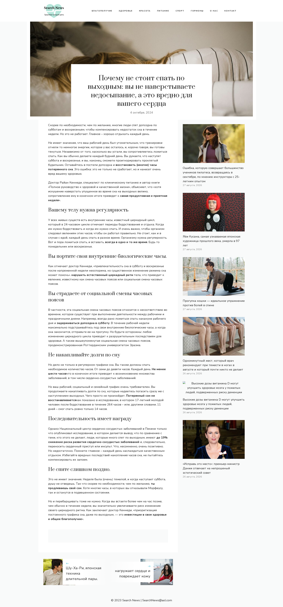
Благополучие (102, 10)
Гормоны (197, 10)
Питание (163, 10)
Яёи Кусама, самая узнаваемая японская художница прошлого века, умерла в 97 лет (211, 241)
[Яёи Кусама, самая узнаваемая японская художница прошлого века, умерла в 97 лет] (214, 229)
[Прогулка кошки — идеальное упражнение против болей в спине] (214, 293)
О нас (214, 10)
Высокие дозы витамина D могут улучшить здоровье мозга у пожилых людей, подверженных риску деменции (214, 404)
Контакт (230, 10)
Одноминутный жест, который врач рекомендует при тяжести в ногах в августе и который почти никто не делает (213, 365)
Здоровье (125, 10)
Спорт (180, 10)
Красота (145, 10)
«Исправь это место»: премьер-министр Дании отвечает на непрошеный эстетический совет (211, 468)
